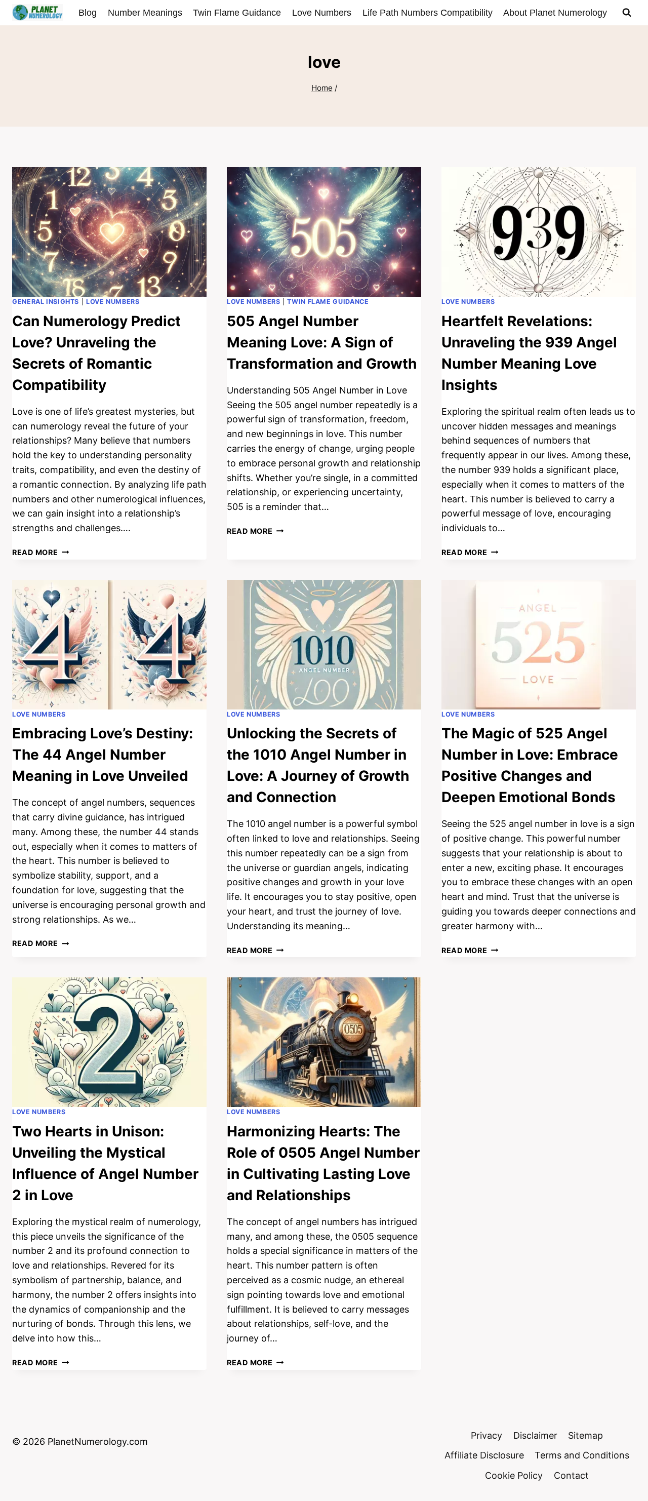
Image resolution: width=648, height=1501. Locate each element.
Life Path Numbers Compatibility (427, 13)
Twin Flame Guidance (237, 13)
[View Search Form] (627, 13)
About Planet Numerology (555, 13)
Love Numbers (321, 13)
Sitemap (585, 1435)
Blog (87, 13)
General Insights (45, 301)
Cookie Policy (514, 1475)
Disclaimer (535, 1435)
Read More (40, 552)
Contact (571, 1475)
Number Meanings (145, 13)
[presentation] (109, 232)
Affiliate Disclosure (484, 1455)
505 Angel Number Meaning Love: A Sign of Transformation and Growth (322, 342)
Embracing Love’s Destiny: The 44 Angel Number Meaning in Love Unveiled (102, 754)
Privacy (486, 1435)
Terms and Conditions (582, 1455)
